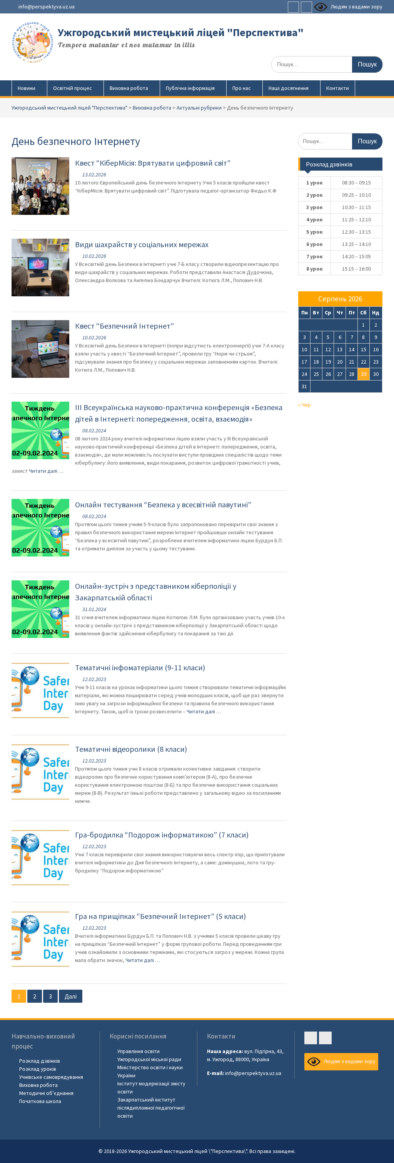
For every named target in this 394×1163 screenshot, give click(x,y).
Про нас (241, 88)
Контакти (337, 88)
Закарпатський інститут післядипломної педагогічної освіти (151, 1107)
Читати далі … (46, 470)
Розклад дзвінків (39, 1060)
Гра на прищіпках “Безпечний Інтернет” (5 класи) (160, 916)
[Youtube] (306, 7)
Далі (71, 996)
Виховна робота (129, 88)
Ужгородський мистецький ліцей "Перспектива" (181, 32)
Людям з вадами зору (355, 6)
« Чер (304, 404)
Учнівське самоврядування (51, 1076)
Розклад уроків (37, 1068)
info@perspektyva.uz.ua (46, 6)
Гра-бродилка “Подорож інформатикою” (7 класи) (162, 834)
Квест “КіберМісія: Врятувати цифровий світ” (152, 163)
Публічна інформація (190, 88)
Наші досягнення (289, 88)
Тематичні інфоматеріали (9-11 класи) (140, 667)
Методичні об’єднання (46, 1093)
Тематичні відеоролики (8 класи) (131, 749)
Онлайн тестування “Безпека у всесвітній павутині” (163, 504)
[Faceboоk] (293, 7)
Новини (26, 88)
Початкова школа (40, 1101)
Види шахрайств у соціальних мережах (142, 244)
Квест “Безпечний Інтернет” (124, 326)
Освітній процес (72, 88)
